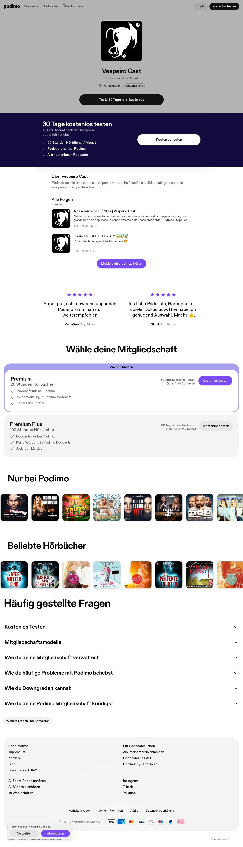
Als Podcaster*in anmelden (143, 752)
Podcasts (31, 6)
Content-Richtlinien (110, 811)
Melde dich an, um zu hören (121, 263)
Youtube (129, 793)
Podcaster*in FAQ (137, 758)
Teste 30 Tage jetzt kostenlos (121, 99)
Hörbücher (50, 6)
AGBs (134, 811)
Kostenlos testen (224, 6)
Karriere (14, 758)
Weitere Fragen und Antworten (28, 721)
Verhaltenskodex (79, 811)
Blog (12, 764)
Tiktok (128, 787)
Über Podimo (73, 6)
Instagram (130, 781)
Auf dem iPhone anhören (27, 781)
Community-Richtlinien (140, 764)
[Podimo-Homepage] (12, 6)
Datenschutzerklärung (160, 811)
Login (200, 6)
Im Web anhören (20, 793)
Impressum (16, 752)
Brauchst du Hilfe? (22, 770)
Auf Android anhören (24, 787)
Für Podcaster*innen (139, 746)
